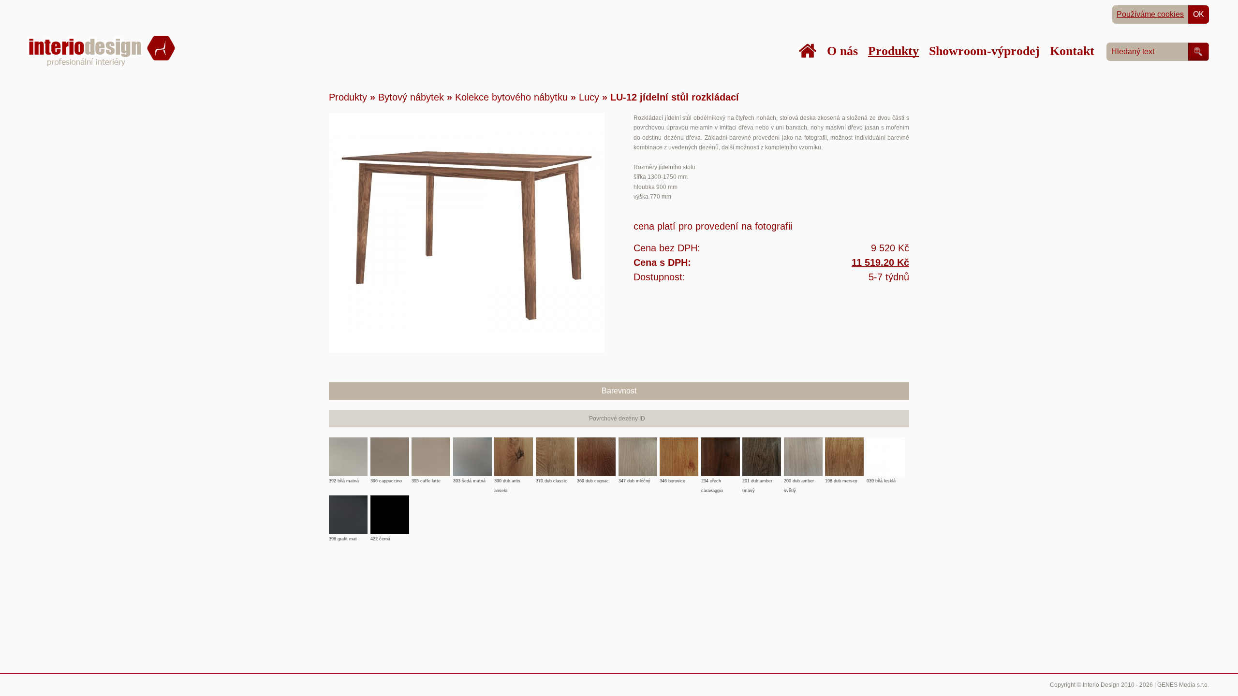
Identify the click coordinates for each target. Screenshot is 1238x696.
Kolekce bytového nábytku (511, 97)
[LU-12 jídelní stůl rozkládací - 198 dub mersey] (844, 481)
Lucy (589, 97)
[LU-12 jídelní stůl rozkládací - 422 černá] (389, 539)
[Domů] (808, 51)
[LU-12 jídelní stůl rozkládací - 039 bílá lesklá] (886, 481)
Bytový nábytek (411, 97)
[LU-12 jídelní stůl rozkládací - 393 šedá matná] (472, 481)
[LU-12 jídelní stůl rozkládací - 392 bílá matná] (348, 481)
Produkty (348, 97)
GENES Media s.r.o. (1183, 685)
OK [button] (1198, 14)
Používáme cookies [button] (1150, 14)
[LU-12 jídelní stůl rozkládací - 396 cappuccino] (389, 481)
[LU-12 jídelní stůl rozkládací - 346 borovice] (679, 481)
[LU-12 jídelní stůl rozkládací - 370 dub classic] (555, 481)
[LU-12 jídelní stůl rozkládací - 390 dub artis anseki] (513, 481)
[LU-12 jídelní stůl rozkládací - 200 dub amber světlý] (803, 481)
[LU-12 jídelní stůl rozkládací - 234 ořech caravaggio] (720, 481)
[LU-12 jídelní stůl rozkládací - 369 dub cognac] (596, 481)
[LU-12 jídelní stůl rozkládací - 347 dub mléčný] (638, 481)
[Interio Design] (101, 64)
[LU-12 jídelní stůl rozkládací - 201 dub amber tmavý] (761, 481)
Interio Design (1101, 685)
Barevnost (619, 391)
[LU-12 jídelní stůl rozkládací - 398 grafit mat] (348, 539)
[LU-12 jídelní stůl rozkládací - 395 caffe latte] (431, 481)
